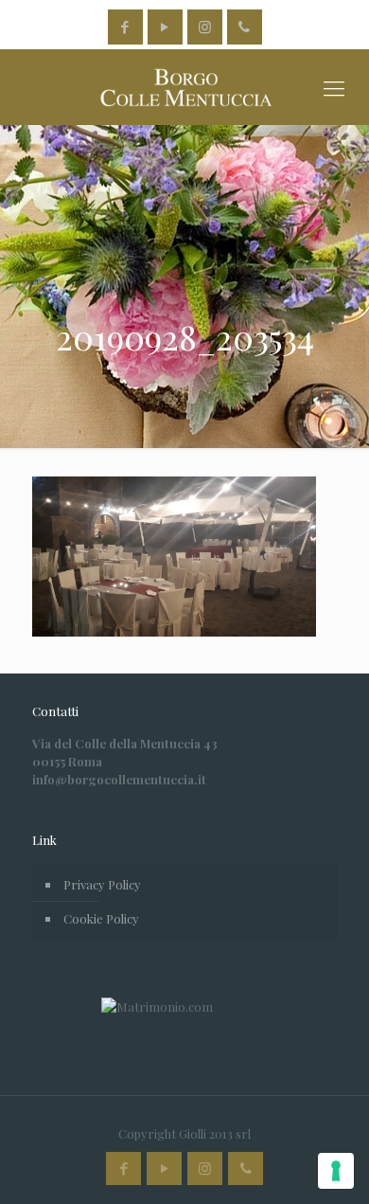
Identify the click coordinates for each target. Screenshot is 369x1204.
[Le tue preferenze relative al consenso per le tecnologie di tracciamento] (336, 1171)
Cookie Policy (101, 918)
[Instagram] (205, 26)
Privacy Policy (102, 884)
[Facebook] (125, 26)
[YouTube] (165, 26)
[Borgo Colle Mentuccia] (184, 87)
